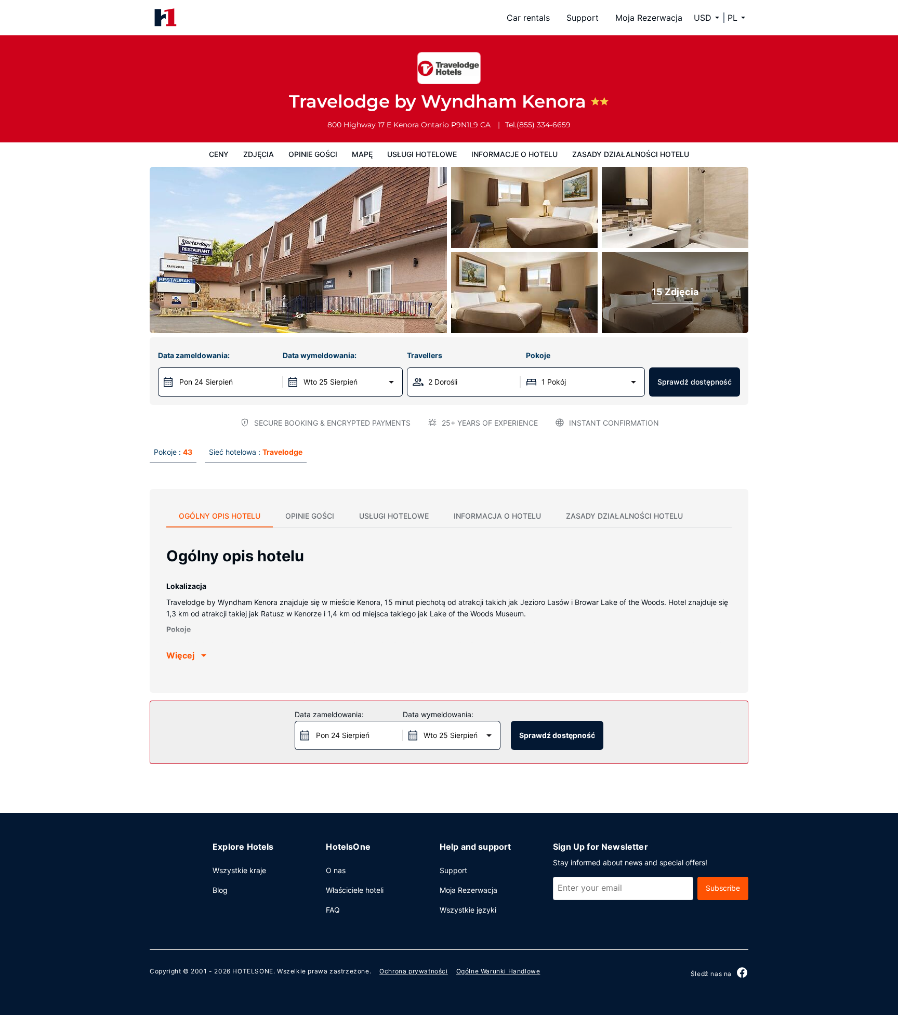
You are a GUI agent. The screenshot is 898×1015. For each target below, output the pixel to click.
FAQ (333, 909)
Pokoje (538, 355)
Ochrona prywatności (413, 971)
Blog (220, 890)
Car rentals (528, 17)
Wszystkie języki (468, 909)
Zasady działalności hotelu (630, 154)
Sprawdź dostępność (694, 381)
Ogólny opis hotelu (219, 515)
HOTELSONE (252, 971)
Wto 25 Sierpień (330, 381)
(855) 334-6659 (544, 124)
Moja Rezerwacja (648, 17)
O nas (336, 870)
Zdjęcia (258, 154)
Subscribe (723, 888)
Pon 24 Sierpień (206, 381)
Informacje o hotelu (514, 154)
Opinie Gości (312, 154)
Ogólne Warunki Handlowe (498, 971)
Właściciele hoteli (355, 890)
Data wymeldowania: (319, 355)
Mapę (362, 154)
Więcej (180, 655)
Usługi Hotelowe (422, 154)
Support (582, 17)
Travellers (424, 355)
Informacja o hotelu (497, 515)
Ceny (219, 154)
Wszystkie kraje (239, 870)
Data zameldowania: (194, 355)
